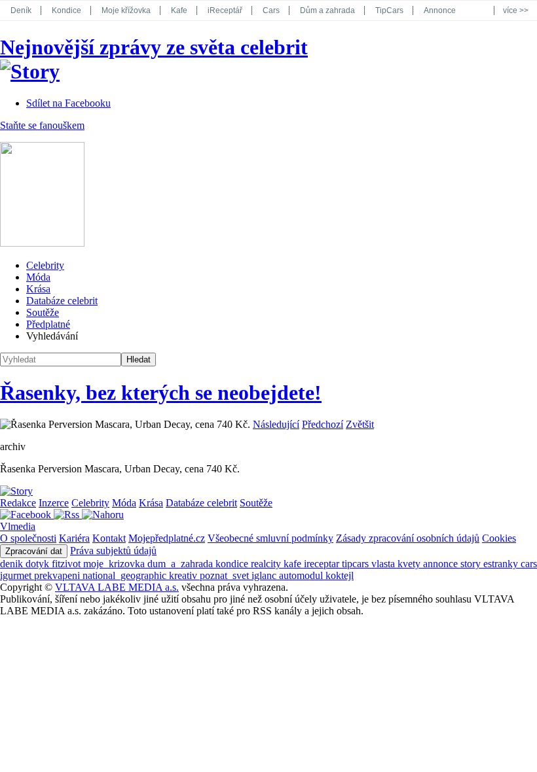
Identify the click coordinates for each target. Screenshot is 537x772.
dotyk (39, 563)
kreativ (184, 575)
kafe (294, 563)
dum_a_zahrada (181, 563)
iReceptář (225, 10)
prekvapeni (58, 575)
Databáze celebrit (62, 300)
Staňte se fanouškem (42, 125)
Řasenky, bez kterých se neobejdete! (161, 392)
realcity (267, 563)
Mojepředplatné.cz (166, 538)
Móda (38, 277)
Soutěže (42, 312)
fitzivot (67, 563)
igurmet (17, 575)
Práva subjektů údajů (113, 550)
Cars (271, 10)
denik (13, 563)
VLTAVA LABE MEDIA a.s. (117, 587)
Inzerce (54, 502)
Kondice (66, 10)
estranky (502, 563)
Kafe (179, 10)
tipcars (356, 563)
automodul (302, 575)
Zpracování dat (33, 551)
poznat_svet (225, 575)
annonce (441, 563)
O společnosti (28, 538)
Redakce (18, 502)
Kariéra (74, 538)
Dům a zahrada (327, 10)
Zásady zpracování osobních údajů (407, 538)
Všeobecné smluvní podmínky (270, 538)
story (471, 563)
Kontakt (109, 538)
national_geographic (126, 575)
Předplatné (48, 324)
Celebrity (45, 265)
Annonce (440, 10)
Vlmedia (17, 526)
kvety (410, 563)
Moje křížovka (126, 10)
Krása (38, 288)
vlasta (384, 563)
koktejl (339, 575)
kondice (233, 563)
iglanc (265, 575)
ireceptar (323, 563)
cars (529, 563)
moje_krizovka (115, 563)
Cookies (499, 538)
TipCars (389, 10)
